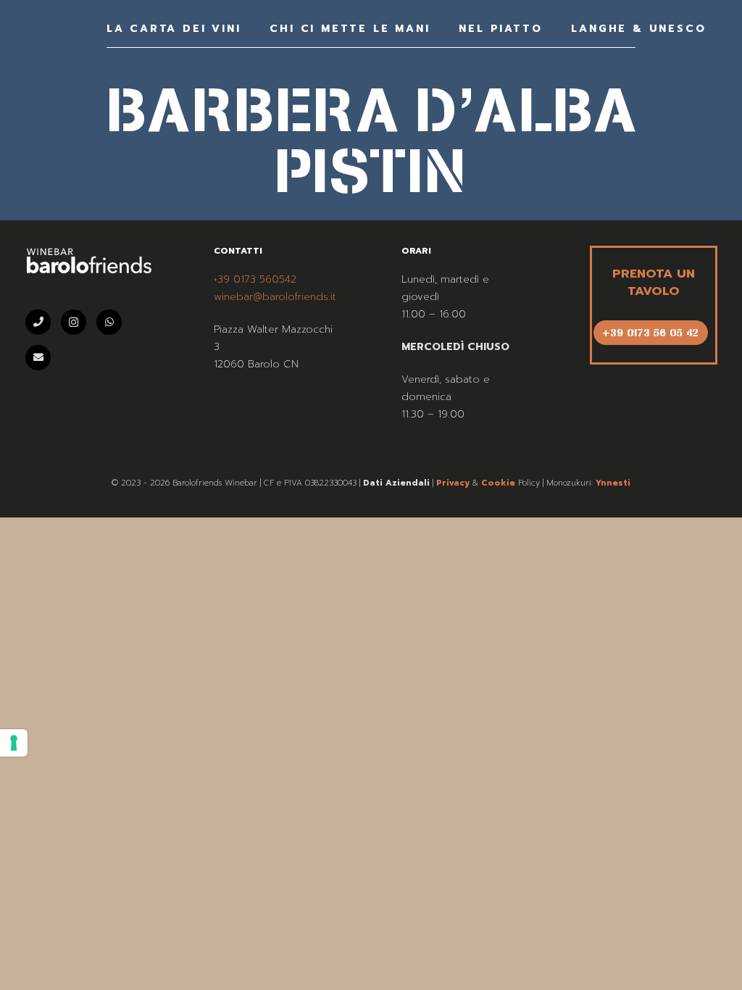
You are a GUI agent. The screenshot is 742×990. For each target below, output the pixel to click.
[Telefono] (38, 322)
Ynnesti (613, 483)
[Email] (38, 357)
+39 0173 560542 (255, 279)
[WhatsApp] (109, 322)
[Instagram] (73, 322)
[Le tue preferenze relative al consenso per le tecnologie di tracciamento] (14, 743)
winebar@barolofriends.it (275, 296)
